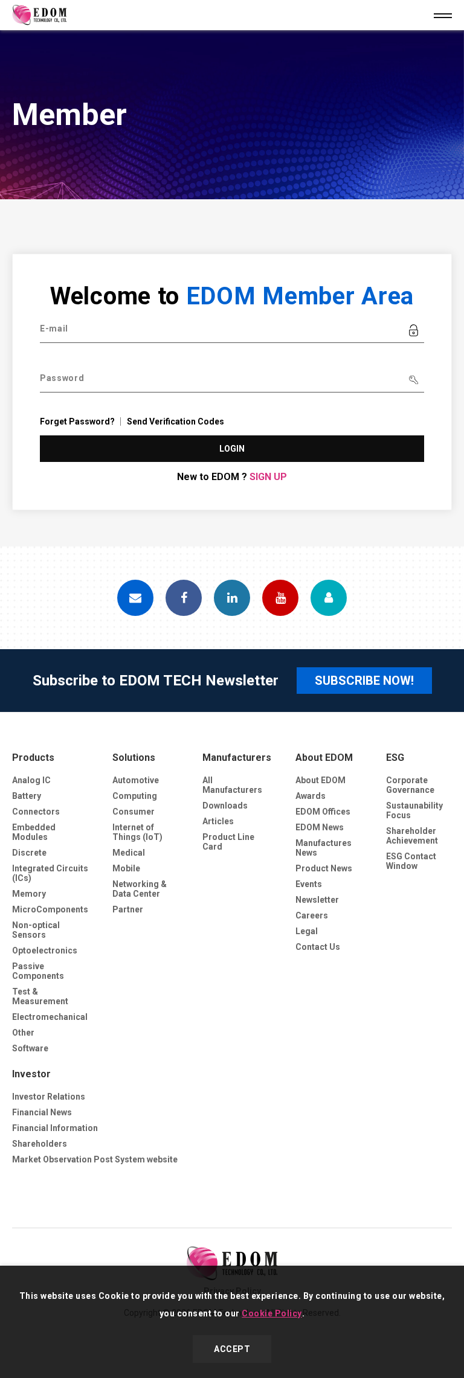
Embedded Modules (34, 832)
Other (23, 1032)
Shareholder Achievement (412, 835)
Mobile (126, 868)
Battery (26, 796)
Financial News (42, 1112)
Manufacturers (236, 757)
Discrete (29, 852)
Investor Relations (48, 1096)
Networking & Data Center (139, 889)
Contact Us (317, 947)
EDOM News (319, 827)
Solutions (133, 757)
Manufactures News (323, 847)
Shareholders (39, 1144)
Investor (31, 1074)
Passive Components (38, 971)
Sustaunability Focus (414, 810)
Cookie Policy (272, 1313)
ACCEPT (232, 1349)
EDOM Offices (322, 811)
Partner (127, 909)
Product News (323, 868)
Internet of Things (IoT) (137, 832)
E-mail (54, 328)
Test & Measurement (40, 996)
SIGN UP (268, 476)
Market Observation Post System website (95, 1159)
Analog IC (31, 780)
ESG (395, 757)
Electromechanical (50, 1017)
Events (308, 884)
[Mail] (135, 598)
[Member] (329, 598)
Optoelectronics (44, 950)
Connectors (36, 811)
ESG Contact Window (411, 861)
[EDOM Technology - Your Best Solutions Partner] (232, 1263)
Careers (311, 915)
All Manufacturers (232, 785)
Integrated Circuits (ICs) (50, 873)
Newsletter (317, 900)
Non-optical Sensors (36, 930)
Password (62, 378)
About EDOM (324, 757)
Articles (218, 821)
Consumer (133, 811)
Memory (29, 894)
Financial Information (55, 1128)
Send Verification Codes (175, 421)
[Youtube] (280, 598)
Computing (134, 796)
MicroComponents (50, 909)
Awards (310, 796)
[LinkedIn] (232, 598)
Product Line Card (228, 841)
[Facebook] (184, 598)
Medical (128, 852)
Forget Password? (77, 421)
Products (33, 757)
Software (30, 1048)
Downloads (225, 805)
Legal (306, 931)
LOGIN (232, 448)
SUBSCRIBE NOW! (364, 680)
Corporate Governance (410, 785)
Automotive (135, 780)
